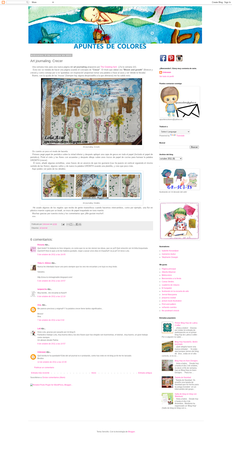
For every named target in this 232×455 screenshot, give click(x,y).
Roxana (40, 245)
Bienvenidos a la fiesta (171, 278)
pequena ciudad (169, 298)
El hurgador (167, 288)
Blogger (131, 432)
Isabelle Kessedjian (170, 251)
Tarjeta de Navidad (183, 377)
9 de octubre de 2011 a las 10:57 (51, 344)
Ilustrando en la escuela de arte (175, 291)
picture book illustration (172, 301)
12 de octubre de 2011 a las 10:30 (52, 362)
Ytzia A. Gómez (44, 263)
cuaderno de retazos (170, 285)
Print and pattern (169, 304)
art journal (43, 228)
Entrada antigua (145, 373)
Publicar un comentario (44, 367)
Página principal (169, 269)
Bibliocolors (167, 275)
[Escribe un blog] (71, 224)
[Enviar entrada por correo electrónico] (63, 224)
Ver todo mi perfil (166, 76)
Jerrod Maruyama (169, 294)
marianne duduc (169, 254)
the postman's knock (170, 311)
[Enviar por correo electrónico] (68, 224)
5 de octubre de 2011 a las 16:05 (51, 254)
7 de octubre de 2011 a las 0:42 (50, 320)
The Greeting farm (109, 67)
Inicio (94, 373)
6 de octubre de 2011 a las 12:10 (51, 296)
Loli (39, 328)
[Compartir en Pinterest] (80, 224)
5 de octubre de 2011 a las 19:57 (51, 281)
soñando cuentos (169, 307)
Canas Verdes (168, 282)
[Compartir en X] (74, 224)
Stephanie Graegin (170, 257)
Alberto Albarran (169, 272)
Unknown (41, 352)
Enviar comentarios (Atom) (53, 377)
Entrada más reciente (40, 373)
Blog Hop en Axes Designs (186, 361)
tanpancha (42, 289)
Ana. (39, 305)
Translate (180, 136)
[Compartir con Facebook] (77, 224)
